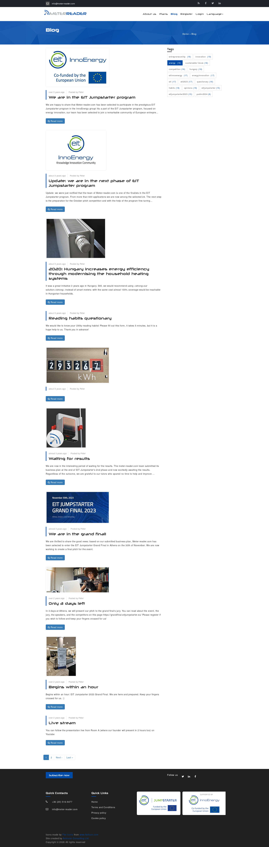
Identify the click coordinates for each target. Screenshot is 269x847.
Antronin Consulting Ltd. (76, 838)
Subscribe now (59, 775)
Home (185, 33)
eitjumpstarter (211, 87)
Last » (69, 757)
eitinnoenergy (178, 75)
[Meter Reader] (63, 12)
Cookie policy (98, 818)
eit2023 (187, 81)
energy (175, 62)
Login (200, 14)
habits (174, 87)
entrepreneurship (180, 56)
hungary (196, 69)
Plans (163, 14)
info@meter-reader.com (63, 3)
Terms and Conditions (103, 807)
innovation (203, 56)
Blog (174, 14)
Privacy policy (98, 812)
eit (172, 81)
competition (177, 69)
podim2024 (204, 94)
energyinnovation (203, 75)
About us (149, 14)
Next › (59, 757)
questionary (205, 81)
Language (214, 14)
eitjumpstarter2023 (180, 94)
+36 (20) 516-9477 (62, 801)
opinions (190, 87)
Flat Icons (67, 834)
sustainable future (196, 62)
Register (186, 14)
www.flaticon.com (89, 834)
